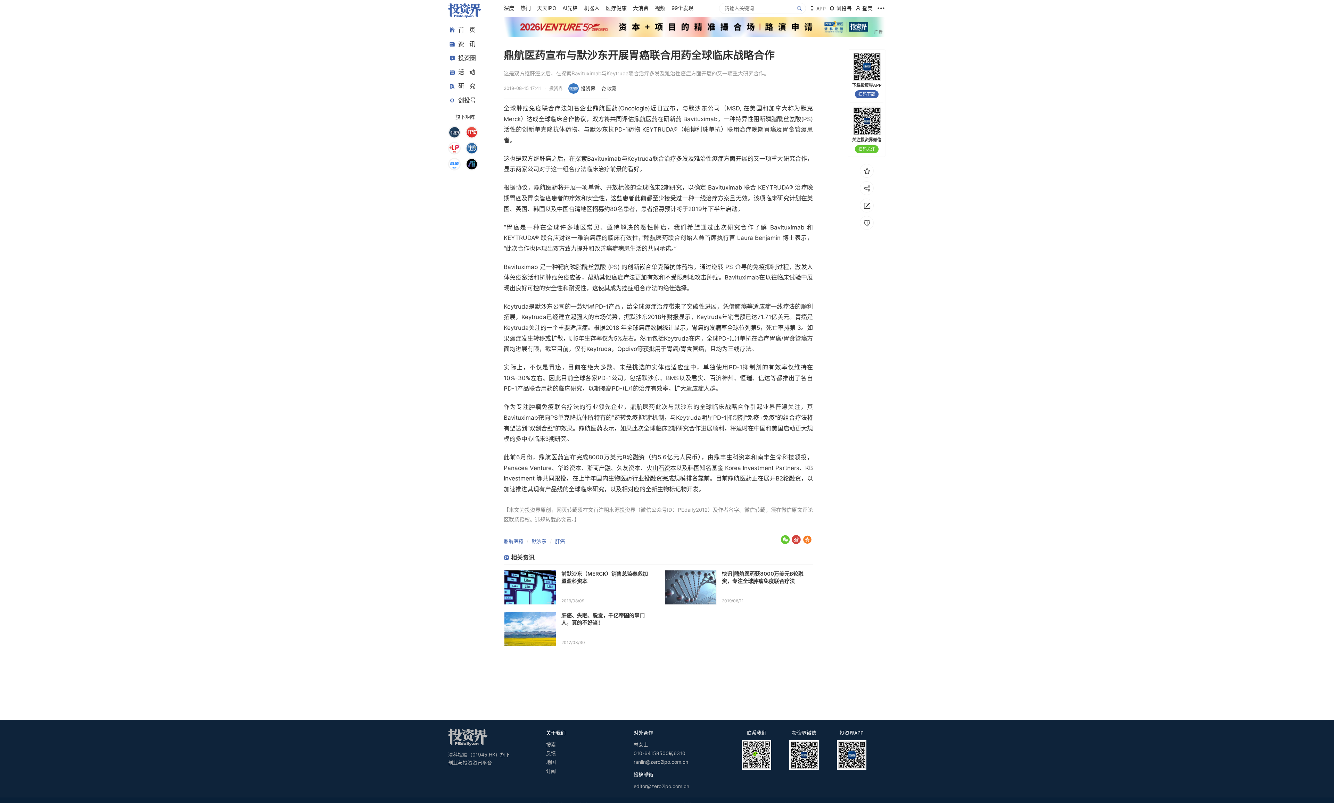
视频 (660, 8)
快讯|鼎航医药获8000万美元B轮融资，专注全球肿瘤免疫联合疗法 (763, 577)
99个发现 (682, 8)
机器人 (592, 8)
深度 (509, 8)
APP (821, 8)
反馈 (551, 753)
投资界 (588, 88)
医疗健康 (616, 8)
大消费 (641, 8)
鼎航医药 (513, 541)
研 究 (466, 86)
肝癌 (560, 541)
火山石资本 (661, 468)
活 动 (466, 72)
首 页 (466, 29)
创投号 (467, 100)
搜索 (551, 744)
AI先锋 (570, 8)
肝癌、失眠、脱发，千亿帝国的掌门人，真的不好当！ (603, 619)
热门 (525, 8)
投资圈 (467, 58)
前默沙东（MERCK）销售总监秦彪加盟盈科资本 (604, 577)
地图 (551, 762)
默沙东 (539, 541)
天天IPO (546, 8)
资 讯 (466, 44)
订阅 (551, 771)
